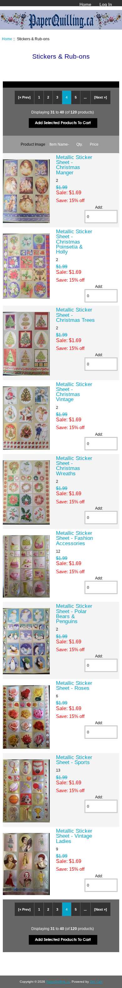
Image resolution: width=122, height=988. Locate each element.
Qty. (79, 144)
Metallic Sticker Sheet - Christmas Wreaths (74, 466)
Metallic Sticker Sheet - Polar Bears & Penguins (74, 613)
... (85, 97)
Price (94, 144)
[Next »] (100, 97)
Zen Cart (96, 981)
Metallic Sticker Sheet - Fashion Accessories (74, 538)
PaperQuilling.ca (58, 981)
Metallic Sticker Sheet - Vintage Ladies (74, 836)
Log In (105, 4)
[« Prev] (24, 97)
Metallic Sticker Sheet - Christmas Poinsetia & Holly (74, 241)
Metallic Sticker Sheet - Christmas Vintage (74, 392)
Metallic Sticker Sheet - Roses (74, 685)
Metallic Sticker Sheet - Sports (74, 759)
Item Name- (59, 144)
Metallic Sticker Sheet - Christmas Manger (74, 165)
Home (85, 4)
